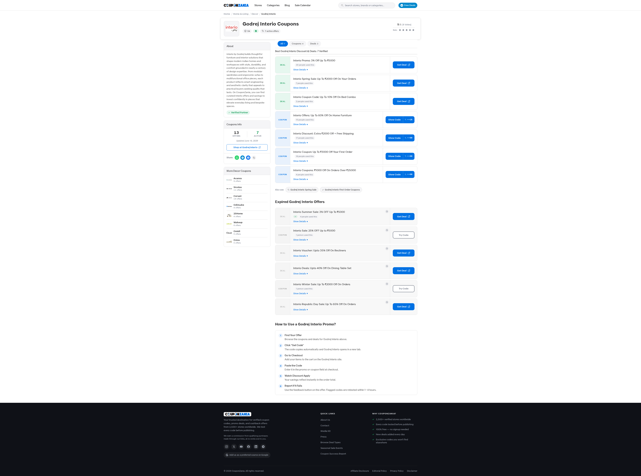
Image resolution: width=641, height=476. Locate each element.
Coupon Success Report (333, 453)
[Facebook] (248, 446)
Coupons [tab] (297, 43)
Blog (287, 5)
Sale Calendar (303, 5)
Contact (324, 425)
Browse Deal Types (330, 442)
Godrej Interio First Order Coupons (342, 189)
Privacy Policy (397, 471)
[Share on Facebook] (248, 157)
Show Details (299, 69)
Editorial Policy (379, 471)
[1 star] (399, 30)
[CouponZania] (269, 414)
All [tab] (282, 43)
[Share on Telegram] (242, 157)
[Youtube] (241, 446)
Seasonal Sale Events (331, 448)
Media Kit (325, 431)
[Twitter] (234, 446)
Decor (255, 14)
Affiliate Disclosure (360, 471)
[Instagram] (226, 446)
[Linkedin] (256, 446)
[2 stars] (403, 30)
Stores (258, 5)
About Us (325, 420)
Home (227, 14)
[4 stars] (409, 30)
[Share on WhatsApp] (237, 157)
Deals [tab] (314, 43)
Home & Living (240, 14)
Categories (273, 5)
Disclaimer (412, 471)
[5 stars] (413, 30)
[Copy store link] (254, 157)
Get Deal (402, 65)
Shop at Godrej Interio (245, 147)
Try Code (403, 235)
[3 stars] (406, 30)
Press (323, 436)
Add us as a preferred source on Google (248, 455)
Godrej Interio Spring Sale (303, 189)
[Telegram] (263, 446)
